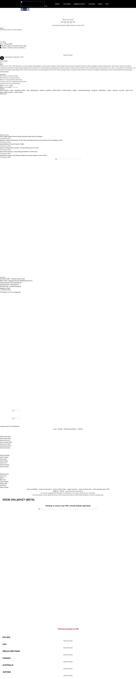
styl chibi (121, 90)
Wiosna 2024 (8, 44)
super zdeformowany (6, 92)
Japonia (42, 90)
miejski (75, 90)
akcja (11, 90)
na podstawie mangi (84, 90)
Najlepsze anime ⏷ (80, 4)
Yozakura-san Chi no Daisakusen (10, 426)
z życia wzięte (18, 92)
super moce (129, 90)
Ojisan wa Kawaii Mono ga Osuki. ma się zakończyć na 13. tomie (19, 148)
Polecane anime (21, 470)
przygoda (94, 90)
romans (109, 90)
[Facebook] (22, 9)
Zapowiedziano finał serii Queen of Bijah (12, 144)
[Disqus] (68, 114)
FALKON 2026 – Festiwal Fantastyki (10, 286)
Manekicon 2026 (5, 288)
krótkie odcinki (56, 90)
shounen (115, 90)
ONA (4, 42)
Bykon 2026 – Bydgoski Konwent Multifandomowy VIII (16, 280)
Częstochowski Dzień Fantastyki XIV (11, 282)
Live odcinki (67, 4)
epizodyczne (34, 90)
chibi (27, 90)
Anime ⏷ (57, 4)
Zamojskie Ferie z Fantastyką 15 (9, 284)
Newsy (100, 4)
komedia (48, 90)
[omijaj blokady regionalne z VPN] (2, 58)
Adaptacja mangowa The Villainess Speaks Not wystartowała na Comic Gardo (23, 155)
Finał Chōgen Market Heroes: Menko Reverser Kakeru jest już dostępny (21, 136)
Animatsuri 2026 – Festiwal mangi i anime (12, 279)
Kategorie (12, 451)
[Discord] (27, 9)
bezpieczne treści (20, 90)
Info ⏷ (107, 4)
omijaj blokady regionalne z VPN (13, 57)
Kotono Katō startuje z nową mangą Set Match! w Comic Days (18, 151)
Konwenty (92, 4)
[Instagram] (25, 9)
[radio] (62, 22)
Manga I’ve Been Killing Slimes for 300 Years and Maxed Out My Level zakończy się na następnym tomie (31, 140)
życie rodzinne (4, 90)
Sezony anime (18, 433)
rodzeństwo (102, 90)
